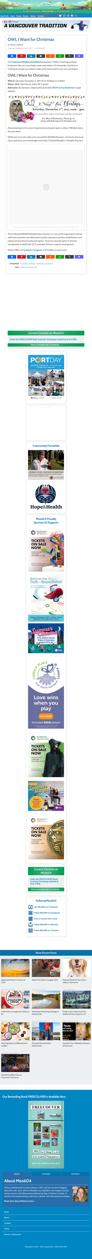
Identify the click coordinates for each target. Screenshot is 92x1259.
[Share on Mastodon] (79, 56)
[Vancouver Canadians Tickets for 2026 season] (46, 25)
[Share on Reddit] (50, 56)
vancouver (49, 264)
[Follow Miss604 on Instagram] (65, 15)
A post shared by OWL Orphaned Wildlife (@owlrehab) (34, 227)
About (33, 16)
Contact (40, 16)
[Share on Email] (40, 56)
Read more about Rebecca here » (19, 1201)
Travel (18, 16)
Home (6, 1212)
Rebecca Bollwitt (16, 45)
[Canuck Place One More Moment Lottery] (46, 693)
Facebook (27, 250)
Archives (75, 1174)
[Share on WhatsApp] (60, 56)
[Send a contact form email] (77, 15)
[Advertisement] (46, 301)
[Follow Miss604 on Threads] (69, 15)
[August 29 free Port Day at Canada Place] (46, 377)
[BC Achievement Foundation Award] (46, 549)
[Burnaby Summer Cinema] (46, 638)
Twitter (50, 250)
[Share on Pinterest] (21, 56)
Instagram (37, 250)
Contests (46, 1174)
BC (21, 264)
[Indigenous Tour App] (46, 465)
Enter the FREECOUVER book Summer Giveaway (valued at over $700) (43, 339)
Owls (35, 267)
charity (25, 264)
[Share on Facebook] (12, 56)
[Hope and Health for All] (46, 497)
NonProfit (4, 16)
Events (26, 16)
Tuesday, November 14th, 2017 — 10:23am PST (26, 48)
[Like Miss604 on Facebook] (73, 15)
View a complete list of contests (45, 345)
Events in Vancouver (12, 1234)
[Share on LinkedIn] (31, 56)
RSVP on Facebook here (63, 87)
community (40, 264)
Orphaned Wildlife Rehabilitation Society (31, 62)
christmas (31, 264)
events (22, 267)
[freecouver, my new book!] (46, 1168)
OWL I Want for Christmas (31, 39)
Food (12, 16)
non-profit (29, 267)
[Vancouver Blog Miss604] (46, 3)
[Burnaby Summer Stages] (46, 796)
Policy (6, 1229)
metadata (46, 261)
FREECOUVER (48, 11)
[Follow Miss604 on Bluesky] (61, 15)
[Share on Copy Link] (69, 56)
